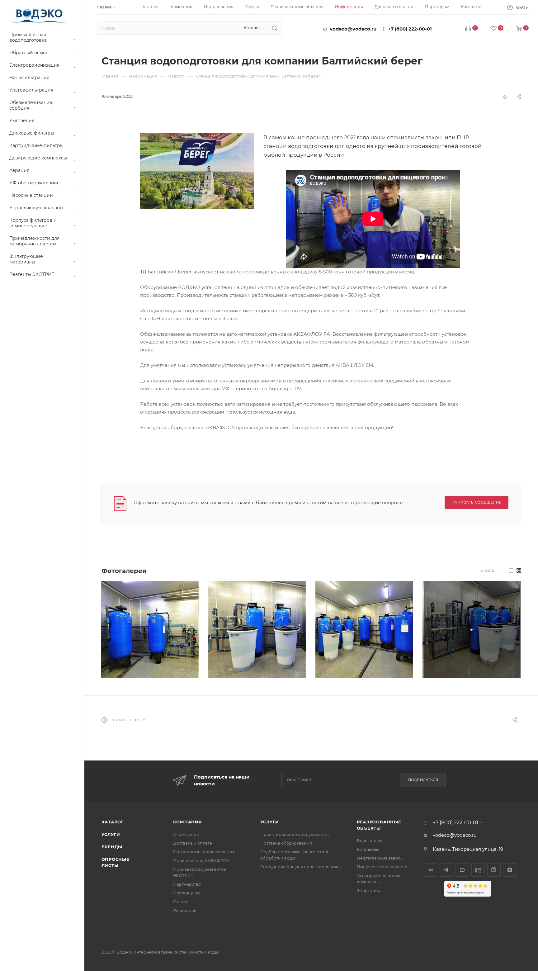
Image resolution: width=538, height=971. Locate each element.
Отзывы (181, 901)
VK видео (494, 870)
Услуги (110, 834)
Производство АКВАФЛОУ (201, 860)
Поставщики (186, 892)
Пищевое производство (382, 866)
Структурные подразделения (204, 851)
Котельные (368, 849)
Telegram (446, 870)
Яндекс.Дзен (510, 870)
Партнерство (187, 884)
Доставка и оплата (192, 843)
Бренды (112, 846)
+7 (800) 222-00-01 (410, 29)
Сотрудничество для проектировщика (300, 866)
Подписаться (423, 780)
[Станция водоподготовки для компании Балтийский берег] (197, 171)
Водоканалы (370, 840)
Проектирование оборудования (294, 834)
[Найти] (274, 28)
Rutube (478, 870)
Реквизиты (184, 910)
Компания (187, 821)
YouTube (462, 870)
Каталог (112, 821)
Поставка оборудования (286, 843)
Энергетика (369, 890)
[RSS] (505, 97)
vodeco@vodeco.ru (353, 29)
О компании (186, 834)
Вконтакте (430, 870)
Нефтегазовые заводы (380, 857)
